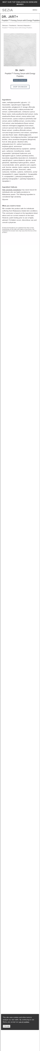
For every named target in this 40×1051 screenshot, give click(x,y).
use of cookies (24, 1022)
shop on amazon (20, 87)
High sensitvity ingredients (11, 190)
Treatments (12, 25)
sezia (7, 10)
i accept (6, 1026)
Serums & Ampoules (23, 25)
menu (35, 10)
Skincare (5, 25)
